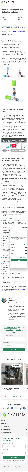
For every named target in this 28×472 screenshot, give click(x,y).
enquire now (9, 290)
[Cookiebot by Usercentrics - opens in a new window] (22, 227)
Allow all (18, 260)
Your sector (6, 342)
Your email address (8, 336)
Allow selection (18, 263)
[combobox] (14, 345)
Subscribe (14, 350)
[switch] (25, 247)
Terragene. (9, 287)
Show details (22, 257)
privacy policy (7, 462)
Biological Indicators (17, 31)
